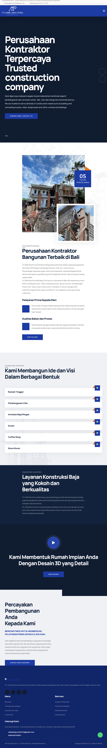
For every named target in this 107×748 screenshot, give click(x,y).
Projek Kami (9, 715)
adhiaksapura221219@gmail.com (14, 3)
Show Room (14, 448)
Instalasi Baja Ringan (18, 414)
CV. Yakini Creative (96, 743)
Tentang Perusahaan (12, 706)
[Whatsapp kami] (100, 735)
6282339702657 (14, 735)
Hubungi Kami (60, 715)
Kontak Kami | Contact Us (21, 129)
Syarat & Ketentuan (62, 702)
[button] (102, 71)
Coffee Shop (14, 437)
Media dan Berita (61, 710)
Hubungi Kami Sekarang (20, 663)
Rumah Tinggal (15, 391)
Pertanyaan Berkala (62, 706)
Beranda (8, 702)
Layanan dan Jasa (11, 710)
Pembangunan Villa (18, 403)
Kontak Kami (32, 337)
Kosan (11, 425)
